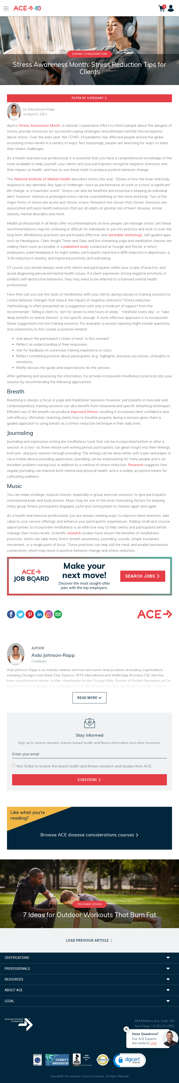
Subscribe (88, 780)
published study (76, 246)
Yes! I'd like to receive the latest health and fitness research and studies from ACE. (84, 766)
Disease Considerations (89, 53)
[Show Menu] (6, 8)
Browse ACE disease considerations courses (87, 835)
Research (135, 465)
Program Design (89, 904)
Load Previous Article (88, 940)
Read (87, 698)
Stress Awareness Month (39, 125)
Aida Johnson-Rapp (41, 109)
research (74, 533)
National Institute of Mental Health (42, 179)
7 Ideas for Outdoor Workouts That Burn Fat (89, 915)
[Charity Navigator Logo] (57, 1059)
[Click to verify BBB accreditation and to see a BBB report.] (82, 1059)
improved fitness (84, 411)
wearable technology (125, 235)
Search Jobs (140, 576)
